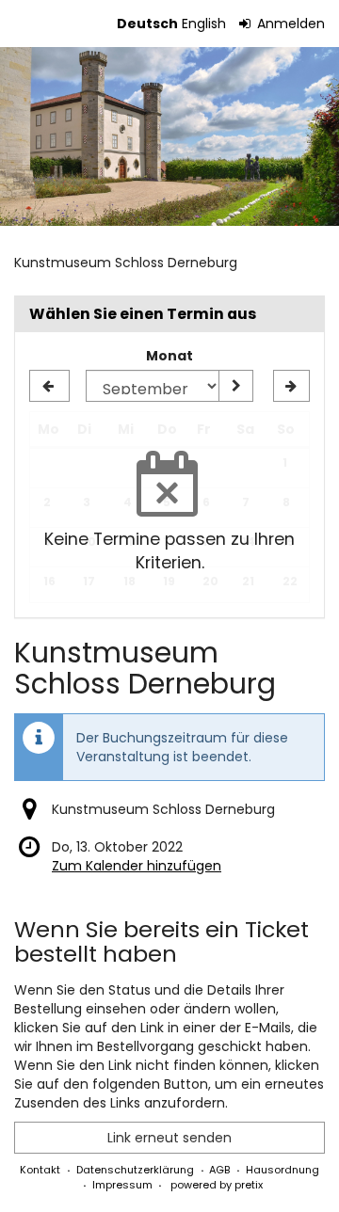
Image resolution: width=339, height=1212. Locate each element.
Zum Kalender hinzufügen (136, 865)
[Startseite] (169, 136)
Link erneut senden (169, 1137)
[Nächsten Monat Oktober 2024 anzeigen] (291, 386)
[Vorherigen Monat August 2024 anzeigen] (49, 386)
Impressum (122, 1184)
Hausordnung (282, 1169)
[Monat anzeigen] (235, 386)
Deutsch (147, 23)
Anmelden (289, 23)
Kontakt (40, 1169)
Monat (169, 355)
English (204, 23)
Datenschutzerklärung (135, 1169)
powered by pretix (216, 1184)
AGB (219, 1169)
